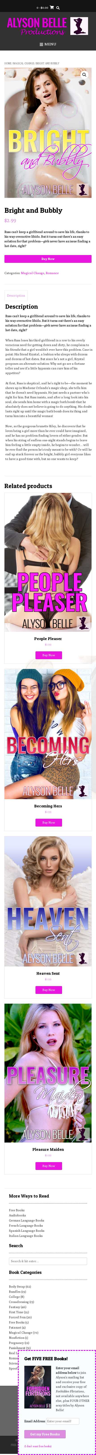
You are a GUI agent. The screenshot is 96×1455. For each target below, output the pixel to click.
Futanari (15, 1327)
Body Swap (17, 1286)
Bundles (15, 1291)
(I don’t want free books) (37, 1446)
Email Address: (35, 1421)
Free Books (17, 1210)
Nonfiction (16, 1337)
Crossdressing (19, 1302)
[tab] (16, 295)
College (14, 1297)
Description (16, 295)
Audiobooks (17, 1215)
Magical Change (23, 63)
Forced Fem (17, 1317)
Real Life (15, 1353)
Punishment (17, 1348)
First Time (16, 1312)
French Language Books (26, 1225)
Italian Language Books (26, 1236)
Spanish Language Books (26, 1230)
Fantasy (14, 1307)
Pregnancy (16, 1343)
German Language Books (26, 1220)
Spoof (13, 1368)
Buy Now (48, 259)
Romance (52, 273)
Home (7, 63)
